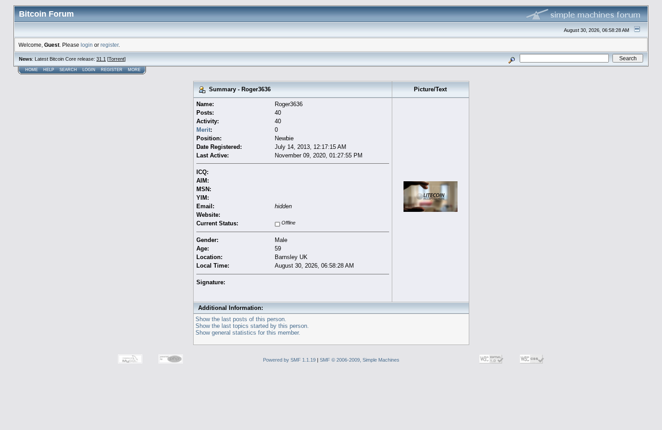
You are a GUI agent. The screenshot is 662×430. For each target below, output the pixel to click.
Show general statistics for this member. (247, 332)
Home (31, 69)
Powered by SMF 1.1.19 (289, 360)
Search (68, 69)
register (109, 45)
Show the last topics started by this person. (252, 325)
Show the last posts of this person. (240, 319)
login (87, 45)
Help (48, 69)
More (134, 69)
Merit (203, 129)
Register (111, 69)
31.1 (101, 59)
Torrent (116, 59)
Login (88, 69)
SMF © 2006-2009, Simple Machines (359, 360)
